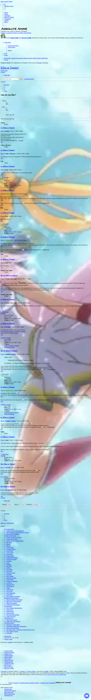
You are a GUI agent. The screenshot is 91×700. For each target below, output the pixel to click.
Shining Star (4, 179)
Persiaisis (3, 313)
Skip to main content (6, 1)
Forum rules (4, 70)
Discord (39, 63)
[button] (6, 85)
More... (6, 22)
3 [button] (4, 89)
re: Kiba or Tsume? (8, 128)
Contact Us (23, 671)
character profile (26, 38)
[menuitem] (13, 45)
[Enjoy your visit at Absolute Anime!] (14, 29)
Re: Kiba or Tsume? (8, 464)
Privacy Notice (31, 671)
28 (9, 459)
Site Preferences (6, 684)
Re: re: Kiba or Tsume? (9, 275)
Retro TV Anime (9, 17)
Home (6, 12)
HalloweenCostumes (10, 690)
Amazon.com (8, 689)
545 (9, 341)
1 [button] (4, 86)
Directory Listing (9, 668)
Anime (6, 14)
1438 (9, 183)
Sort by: (16, 504)
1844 (9, 317)
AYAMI (3, 456)
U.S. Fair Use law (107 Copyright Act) (55, 674)
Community (7, 19)
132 (9, 480)
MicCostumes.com (9, 694)
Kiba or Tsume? (10, 67)
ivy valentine (4, 476)
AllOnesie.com (8, 695)
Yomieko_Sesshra (6, 337)
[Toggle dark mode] (5, 25)
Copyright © (4, 671)
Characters (7, 15)
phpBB (10, 642)
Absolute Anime (8, 6)
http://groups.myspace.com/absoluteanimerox (13, 331)
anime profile (14, 38)
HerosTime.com (8, 692)
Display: (4, 504)
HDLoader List (8, 666)
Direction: (29, 504)
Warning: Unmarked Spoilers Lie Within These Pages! (16, 33)
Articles (6, 20)
